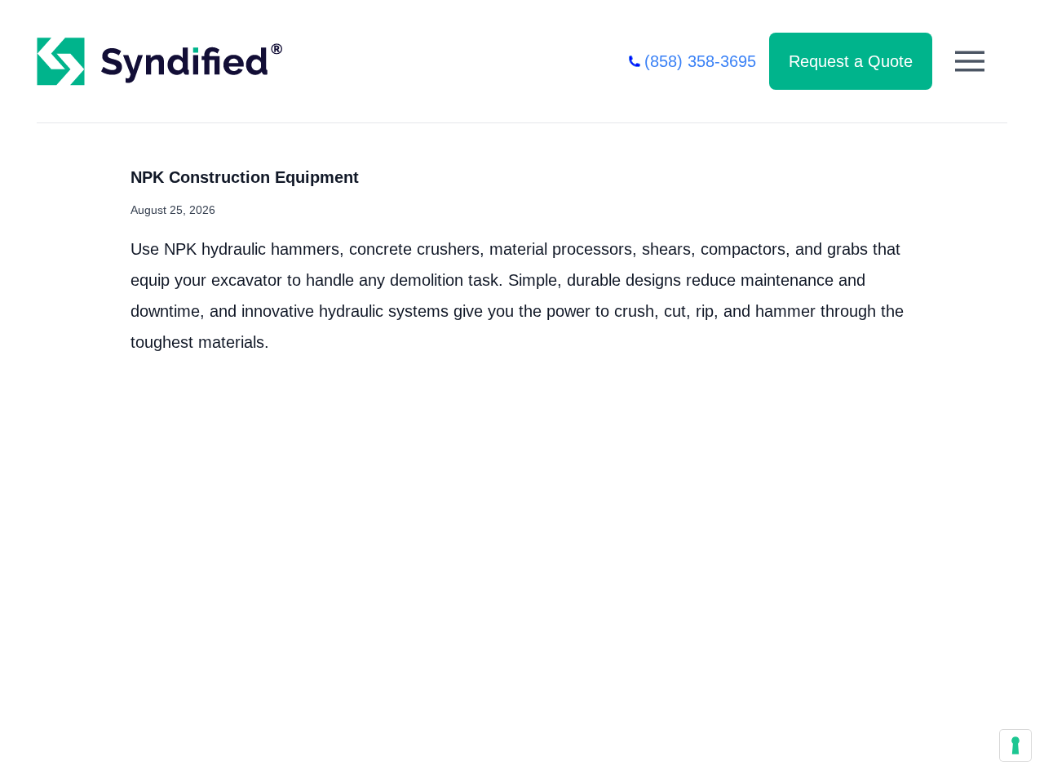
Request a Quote (851, 61)
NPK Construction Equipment (244, 177)
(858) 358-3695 (700, 61)
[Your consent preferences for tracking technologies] (1015, 745)
